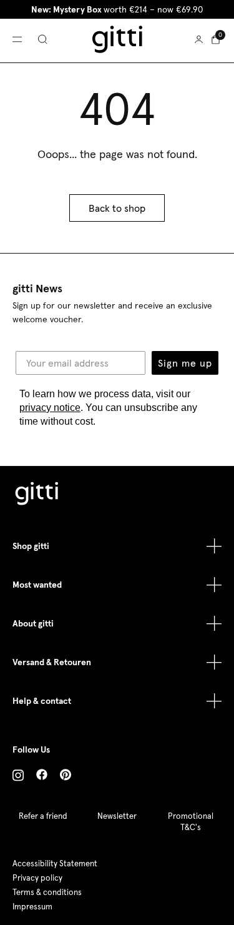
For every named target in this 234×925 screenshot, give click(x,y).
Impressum (32, 906)
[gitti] (117, 39)
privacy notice (49, 407)
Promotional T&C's (190, 822)
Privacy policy (37, 878)
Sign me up (185, 363)
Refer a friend (43, 816)
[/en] (37, 495)
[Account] (198, 39)
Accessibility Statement (54, 863)
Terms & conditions (47, 892)
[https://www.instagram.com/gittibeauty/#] (18, 777)
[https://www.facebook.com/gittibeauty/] (41, 776)
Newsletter (117, 816)
